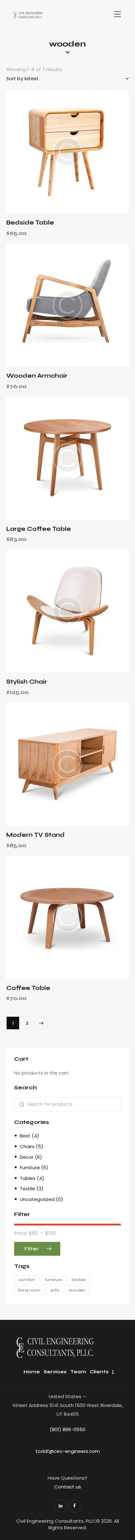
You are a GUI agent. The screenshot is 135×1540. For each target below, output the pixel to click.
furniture (53, 1279)
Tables (27, 1178)
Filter (31, 1249)
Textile (27, 1188)
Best (25, 1135)
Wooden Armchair (37, 375)
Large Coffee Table (38, 528)
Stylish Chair (26, 681)
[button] (50, 152)
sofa (54, 1290)
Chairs (27, 1146)
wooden (77, 1290)
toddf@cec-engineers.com (67, 1451)
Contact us (67, 1486)
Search (20, 1104)
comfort (26, 1279)
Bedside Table (30, 222)
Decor (27, 1157)
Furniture (30, 1167)
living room (29, 1290)
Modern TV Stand (35, 834)
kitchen (79, 1279)
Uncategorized (37, 1199)
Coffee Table (28, 988)
